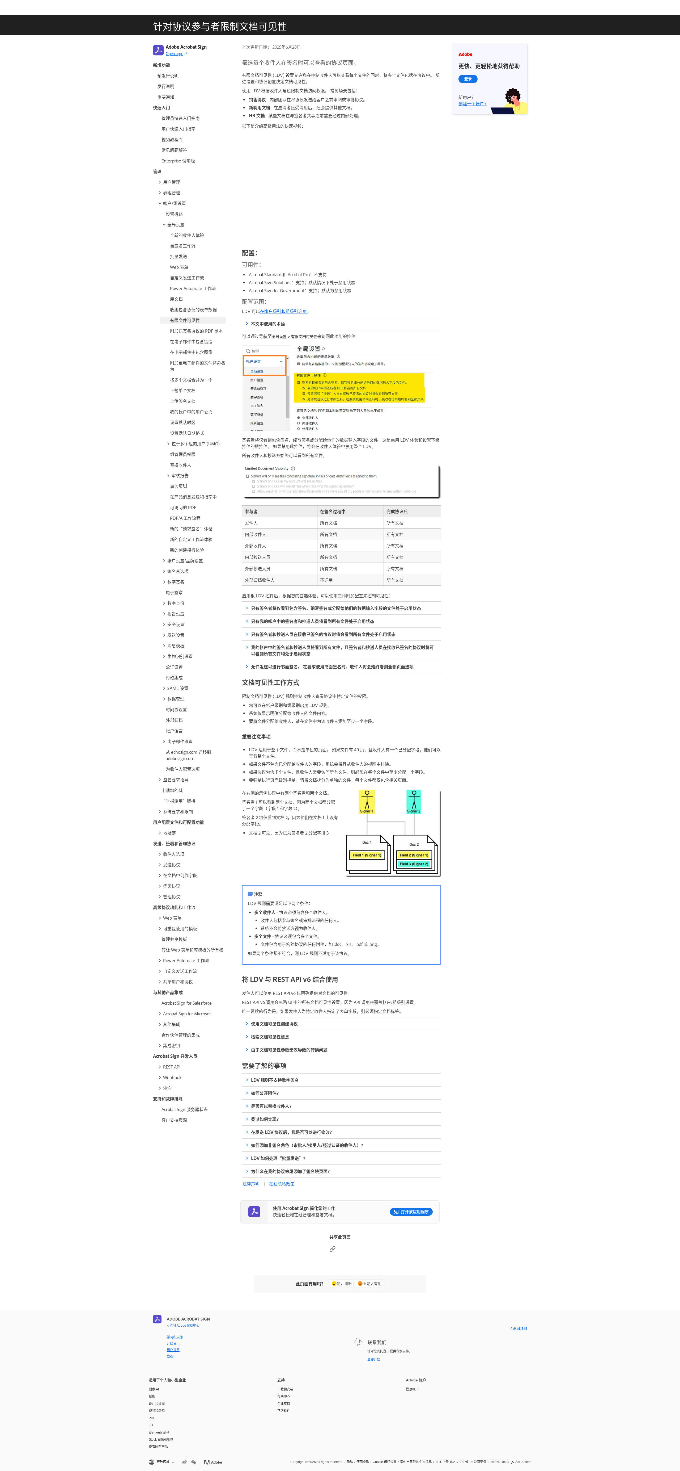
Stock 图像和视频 (161, 1439)
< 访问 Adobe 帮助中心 (183, 1325)
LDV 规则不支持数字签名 (275, 1080)
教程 (170, 1356)
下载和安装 (285, 1389)
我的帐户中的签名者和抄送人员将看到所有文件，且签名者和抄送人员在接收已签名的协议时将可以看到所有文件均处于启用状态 (342, 650)
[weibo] (184, 1462)
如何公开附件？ (266, 1093)
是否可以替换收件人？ (272, 1106)
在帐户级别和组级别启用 (283, 311)
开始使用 (173, 1343)
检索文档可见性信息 (270, 1036)
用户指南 (173, 1349)
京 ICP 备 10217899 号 (451, 1462)
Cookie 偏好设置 (385, 1462)
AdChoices (523, 1462)
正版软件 (283, 1411)
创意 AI (154, 1389)
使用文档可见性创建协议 (274, 1023)
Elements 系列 (159, 1432)
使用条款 (362, 1462)
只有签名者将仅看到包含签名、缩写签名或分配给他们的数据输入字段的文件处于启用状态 (336, 608)
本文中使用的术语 (268, 323)
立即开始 (373, 1359)
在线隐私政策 (282, 1183)
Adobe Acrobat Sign (186, 47)
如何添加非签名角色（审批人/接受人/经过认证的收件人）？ (308, 1145)
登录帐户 (412, 1389)
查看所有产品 (158, 1447)
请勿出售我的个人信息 (416, 1462)
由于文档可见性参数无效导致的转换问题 (289, 1049)
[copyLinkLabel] (332, 1250)
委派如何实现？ (266, 1119)
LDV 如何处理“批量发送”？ (279, 1158)
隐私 (350, 1462)
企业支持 (283, 1404)
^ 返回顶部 (518, 1328)
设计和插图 (157, 1404)
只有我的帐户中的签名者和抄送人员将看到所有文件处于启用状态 (312, 621)
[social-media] (193, 1462)
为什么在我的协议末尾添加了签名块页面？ (291, 1171)
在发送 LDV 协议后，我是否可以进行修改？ (292, 1132)
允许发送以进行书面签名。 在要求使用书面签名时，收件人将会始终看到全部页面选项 (332, 666)
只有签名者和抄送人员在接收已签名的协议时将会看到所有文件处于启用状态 (323, 634)
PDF (152, 1418)
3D (151, 1425)
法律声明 (251, 1183)
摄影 (152, 1396)
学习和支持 (175, 1337)
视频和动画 (157, 1411)
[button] (191, 182)
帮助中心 (283, 1396)
